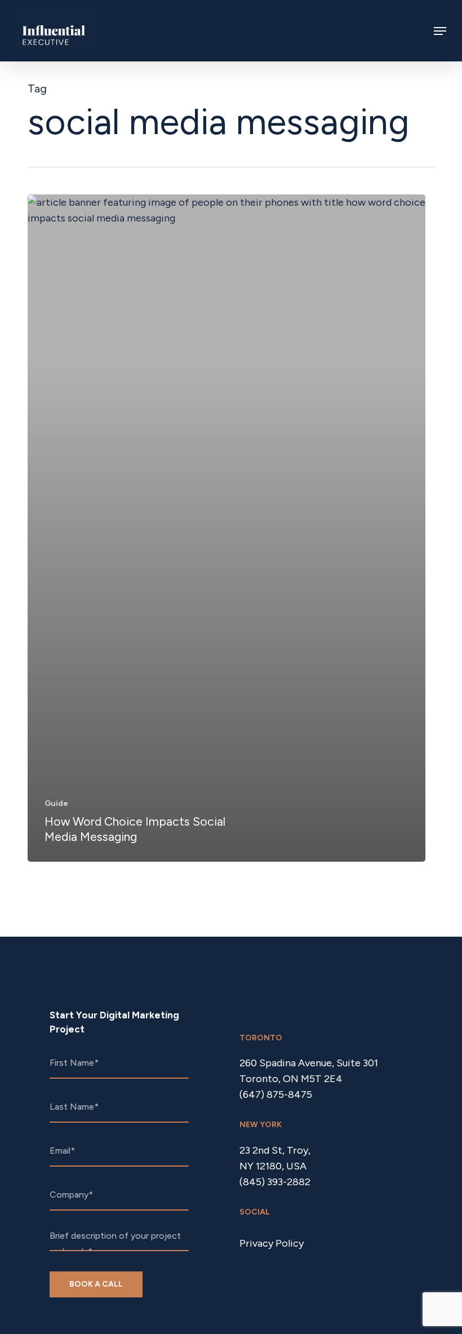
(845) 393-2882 (274, 1182)
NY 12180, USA (272, 1166)
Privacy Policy (271, 1243)
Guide (56, 803)
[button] (440, 31)
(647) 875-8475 (275, 1094)
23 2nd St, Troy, (274, 1150)
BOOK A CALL (96, 1284)
